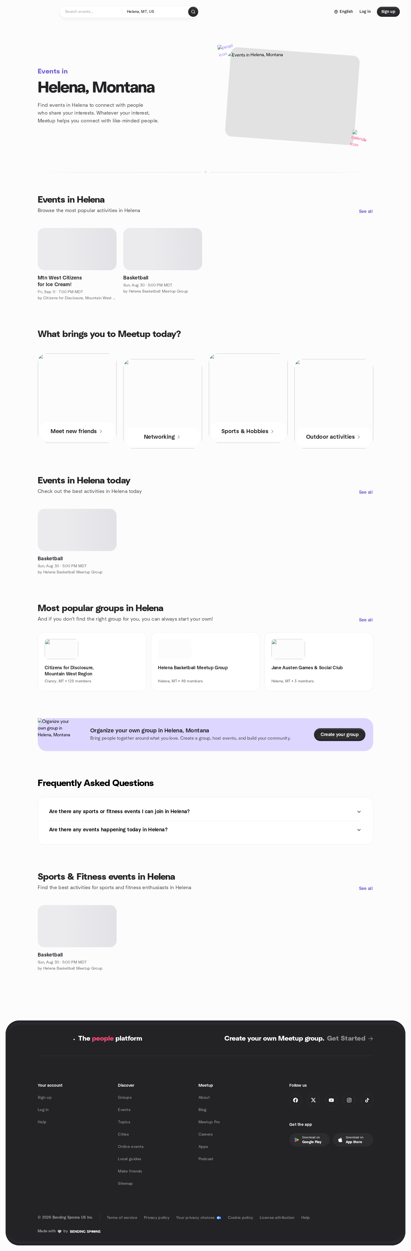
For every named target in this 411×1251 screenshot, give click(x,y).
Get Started (346, 1038)
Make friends (130, 1171)
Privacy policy (156, 1218)
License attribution (277, 1218)
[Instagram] (349, 1100)
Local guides (129, 1159)
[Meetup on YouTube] (331, 1100)
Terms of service (122, 1218)
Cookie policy (240, 1218)
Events (124, 1110)
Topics (124, 1122)
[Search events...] (193, 12)
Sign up (45, 1098)
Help (42, 1122)
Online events (131, 1147)
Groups (125, 1098)
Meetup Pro (209, 1122)
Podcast (206, 1159)
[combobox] (155, 12)
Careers (206, 1134)
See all (366, 211)
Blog (203, 1110)
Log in (43, 1110)
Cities (123, 1134)
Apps (203, 1147)
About (204, 1098)
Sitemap (125, 1184)
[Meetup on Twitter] (313, 1100)
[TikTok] (367, 1100)
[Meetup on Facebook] (295, 1100)
